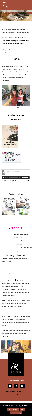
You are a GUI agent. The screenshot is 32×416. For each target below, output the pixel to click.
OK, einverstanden (13, 409)
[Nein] (30, 409)
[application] (16, 177)
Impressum (10, 391)
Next (27, 95)
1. (9, 180)
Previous (4, 95)
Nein (22, 409)
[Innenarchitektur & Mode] (5, 4)
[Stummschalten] (23, 177)
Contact (16, 394)
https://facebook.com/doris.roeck (13, 43)
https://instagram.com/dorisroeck (18, 40)
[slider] (26, 177)
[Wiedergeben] (4, 177)
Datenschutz (20, 391)
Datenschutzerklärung (16, 413)
